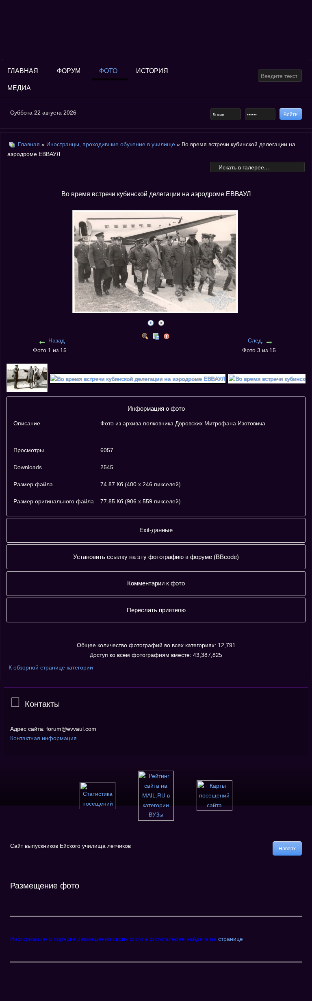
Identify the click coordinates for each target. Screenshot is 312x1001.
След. (255, 340)
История (152, 70)
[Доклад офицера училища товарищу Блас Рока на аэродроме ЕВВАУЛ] (27, 378)
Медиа (19, 87)
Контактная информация (43, 738)
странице (230, 939)
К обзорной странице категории (51, 667)
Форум (68, 70)
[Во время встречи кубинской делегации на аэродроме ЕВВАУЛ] (137, 378)
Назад (56, 340)
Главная (22, 70)
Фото (108, 70)
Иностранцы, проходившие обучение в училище (110, 144)
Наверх (287, 849)
